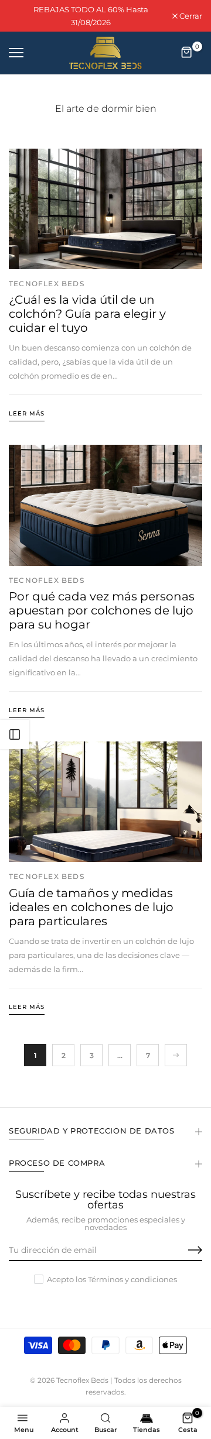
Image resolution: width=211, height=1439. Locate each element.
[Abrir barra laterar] (14, 734)
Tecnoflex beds (46, 283)
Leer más (27, 413)
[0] (187, 52)
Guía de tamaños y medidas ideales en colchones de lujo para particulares (91, 907)
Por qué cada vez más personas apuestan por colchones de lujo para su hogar (102, 610)
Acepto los (112, 1279)
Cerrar (190, 16)
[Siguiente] (176, 1055)
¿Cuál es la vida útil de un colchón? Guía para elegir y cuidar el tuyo (87, 314)
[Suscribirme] (181, 1250)
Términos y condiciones (132, 1279)
